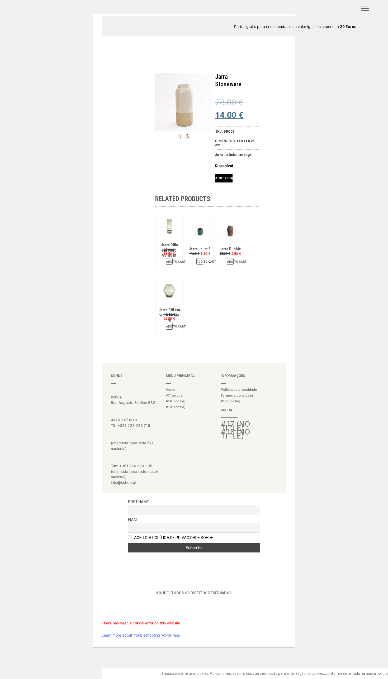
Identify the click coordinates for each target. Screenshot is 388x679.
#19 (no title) (175, 401)
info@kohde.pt (123, 482)
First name (138, 502)
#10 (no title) (175, 407)
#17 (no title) (235, 426)
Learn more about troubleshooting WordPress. (141, 635)
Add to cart (224, 178)
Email (133, 520)
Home (170, 390)
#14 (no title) (230, 401)
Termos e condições (237, 395)
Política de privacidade (239, 390)
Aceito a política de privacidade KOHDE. (174, 537)
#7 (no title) (174, 395)
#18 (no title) (235, 434)
